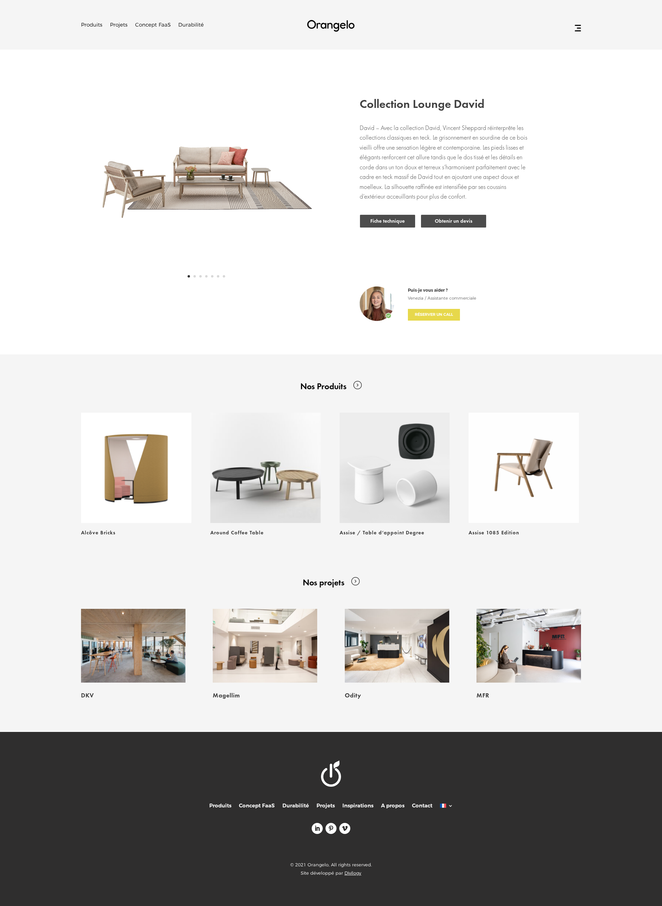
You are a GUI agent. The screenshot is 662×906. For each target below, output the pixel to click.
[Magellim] (265, 646)
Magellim (226, 695)
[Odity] (397, 646)
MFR (483, 695)
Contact (422, 806)
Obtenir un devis (453, 221)
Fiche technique (387, 221)
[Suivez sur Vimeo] (344, 828)
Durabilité (191, 25)
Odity (353, 695)
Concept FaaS (153, 25)
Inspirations (357, 806)
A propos (392, 806)
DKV (87, 695)
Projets (119, 25)
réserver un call (434, 314)
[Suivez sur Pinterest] (331, 828)
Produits (91, 25)
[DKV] (133, 646)
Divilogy (352, 873)
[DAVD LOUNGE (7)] (206, 288)
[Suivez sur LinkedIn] (317, 828)
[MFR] (529, 646)
